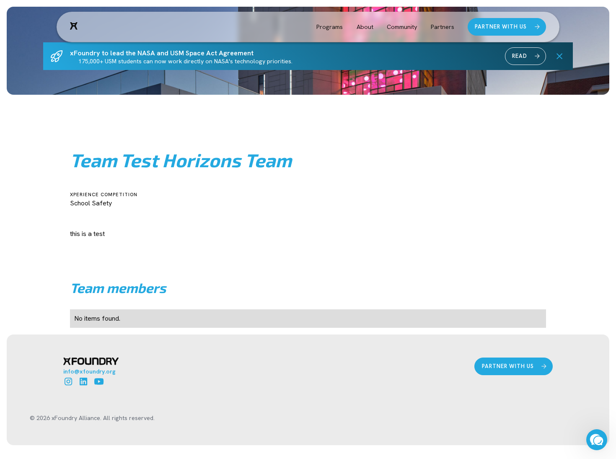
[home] (74, 26)
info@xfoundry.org (89, 371)
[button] (329, 26)
